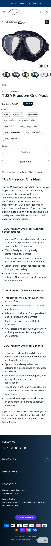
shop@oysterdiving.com (13, 490)
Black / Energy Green (28, 126)
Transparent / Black (27, 120)
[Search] (41, 12)
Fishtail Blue (33, 114)
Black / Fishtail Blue (12, 133)
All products (13, 91)
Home (4, 91)
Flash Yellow (9, 120)
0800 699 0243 (10, 493)
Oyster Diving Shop (29, 537)
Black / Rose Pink (11, 139)
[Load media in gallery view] (6, 74)
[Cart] (47, 12)
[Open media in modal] (47, 22)
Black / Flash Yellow (33, 133)
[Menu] (3, 12)
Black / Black (9, 126)
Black (6, 114)
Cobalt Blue (18, 114)
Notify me (25, 161)
